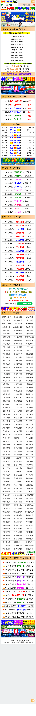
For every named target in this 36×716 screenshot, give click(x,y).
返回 (33, 1)
